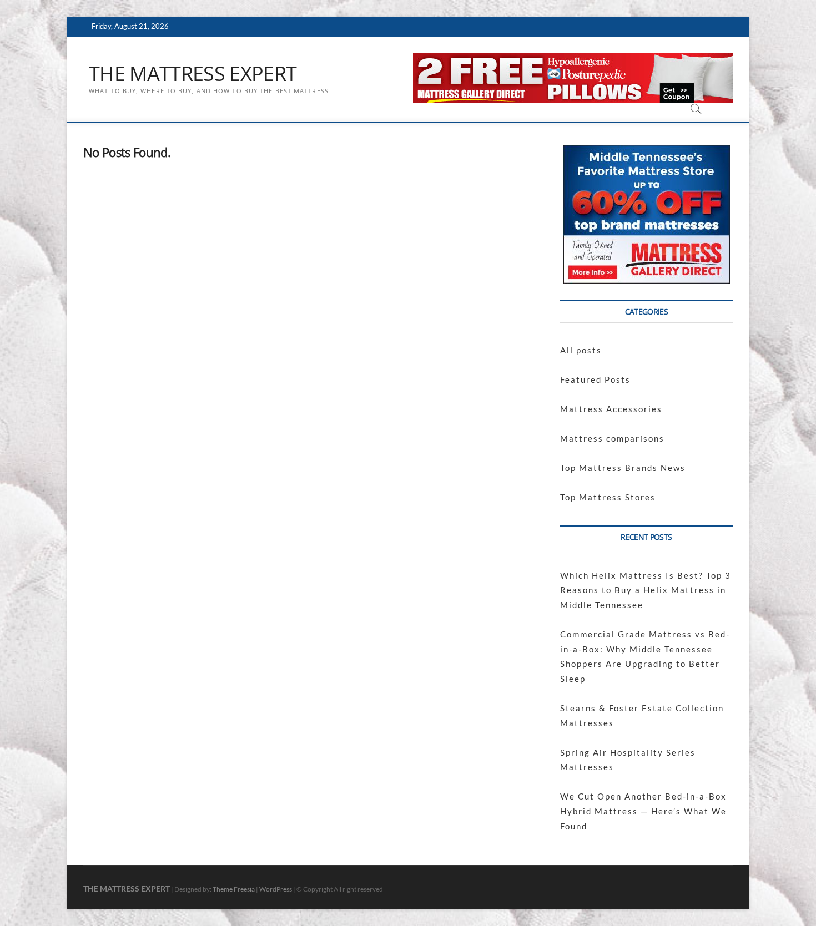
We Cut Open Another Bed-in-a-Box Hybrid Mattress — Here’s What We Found (643, 811)
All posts (581, 350)
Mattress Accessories (611, 409)
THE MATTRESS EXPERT (192, 74)
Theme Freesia (234, 889)
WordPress (275, 889)
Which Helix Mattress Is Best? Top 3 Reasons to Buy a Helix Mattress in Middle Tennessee (645, 590)
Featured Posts (595, 379)
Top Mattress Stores (608, 497)
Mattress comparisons (612, 438)
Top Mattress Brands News (623, 468)
